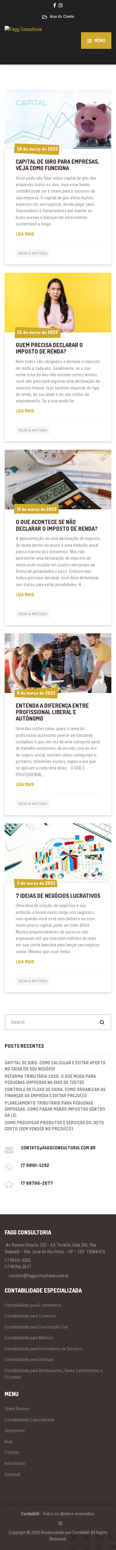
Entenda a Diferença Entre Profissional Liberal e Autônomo (52, 712)
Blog (8, 1441)
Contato (12, 1452)
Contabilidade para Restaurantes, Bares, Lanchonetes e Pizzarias (54, 1374)
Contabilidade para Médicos (29, 1337)
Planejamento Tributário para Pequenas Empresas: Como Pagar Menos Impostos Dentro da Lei (55, 1109)
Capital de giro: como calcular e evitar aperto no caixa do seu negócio (55, 1065)
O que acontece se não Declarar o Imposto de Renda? (56, 525)
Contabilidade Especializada (29, 1419)
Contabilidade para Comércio (30, 1315)
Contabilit (30, 1513)
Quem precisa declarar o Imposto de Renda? (49, 348)
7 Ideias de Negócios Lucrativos (58, 895)
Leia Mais (35, 234)
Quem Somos (17, 1408)
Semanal (12, 1474)
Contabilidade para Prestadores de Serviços (43, 1348)
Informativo (15, 1463)
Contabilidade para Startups (29, 1359)
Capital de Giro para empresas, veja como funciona (57, 164)
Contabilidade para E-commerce (33, 1305)
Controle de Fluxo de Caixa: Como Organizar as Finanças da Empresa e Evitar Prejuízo (55, 1092)
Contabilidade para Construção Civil (36, 1327)
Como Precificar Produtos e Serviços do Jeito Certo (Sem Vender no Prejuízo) (54, 1125)
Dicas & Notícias (32, 253)
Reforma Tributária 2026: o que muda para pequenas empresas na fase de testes (50, 1079)
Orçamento (15, 1430)
